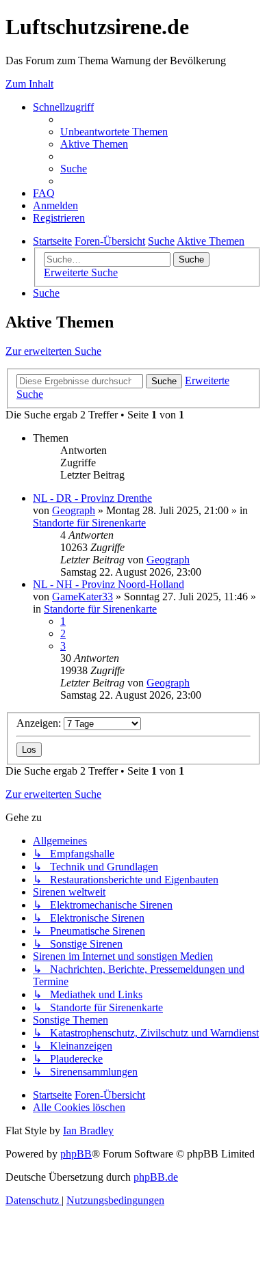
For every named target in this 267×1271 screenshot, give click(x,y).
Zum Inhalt (29, 84)
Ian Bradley (88, 1130)
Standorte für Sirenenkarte (89, 523)
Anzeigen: (40, 723)
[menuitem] (114, 131)
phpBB (76, 1154)
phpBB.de (156, 1177)
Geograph (73, 510)
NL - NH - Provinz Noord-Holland (108, 584)
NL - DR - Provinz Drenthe (92, 498)
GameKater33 (82, 596)
